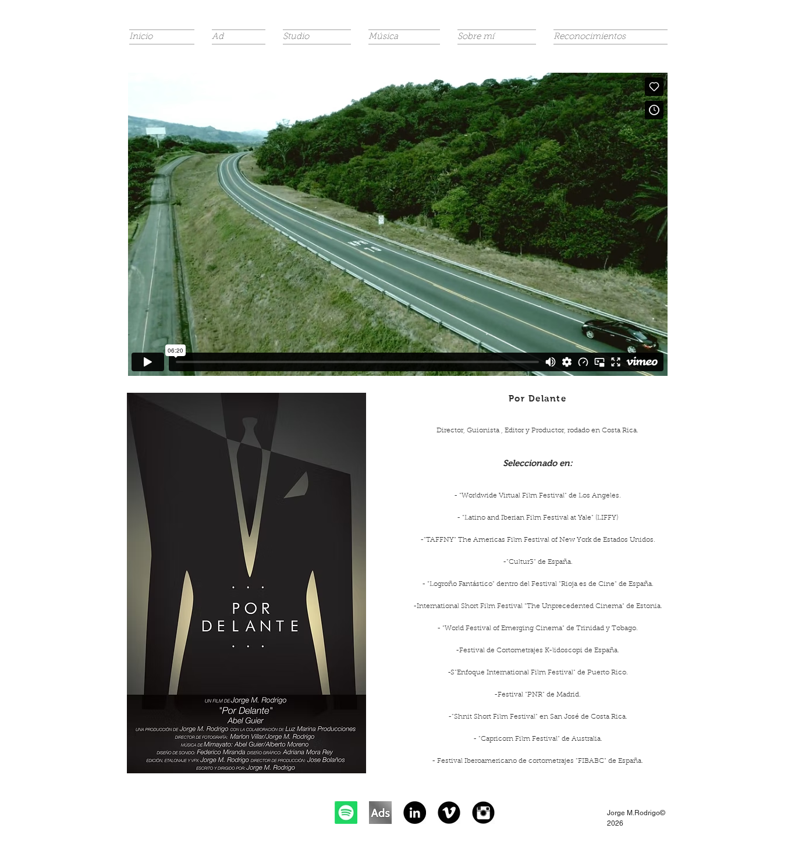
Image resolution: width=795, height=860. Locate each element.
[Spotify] (346, 812)
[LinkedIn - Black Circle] (414, 812)
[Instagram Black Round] (483, 812)
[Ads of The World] (380, 812)
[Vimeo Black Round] (449, 812)
